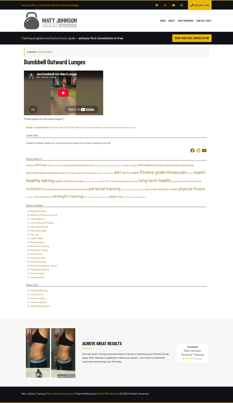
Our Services (36, 254)
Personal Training (38, 261)
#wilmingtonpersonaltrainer (42, 172)
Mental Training (37, 242)
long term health (155, 180)
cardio (92, 172)
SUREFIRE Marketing (108, 393)
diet (117, 172)
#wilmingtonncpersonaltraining (175, 165)
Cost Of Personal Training (42, 222)
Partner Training (37, 298)
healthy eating (40, 180)
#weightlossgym (129, 165)
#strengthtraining (102, 165)
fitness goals (153, 172)
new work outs (193, 181)
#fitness (41, 165)
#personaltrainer (56, 165)
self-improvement (43, 196)
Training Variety (37, 273)
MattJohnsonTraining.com (60, 393)
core (99, 172)
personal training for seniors (133, 189)
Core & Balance (37, 219)
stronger (87, 197)
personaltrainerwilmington (75, 189)
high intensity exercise (92, 181)
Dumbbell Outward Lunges (54, 62)
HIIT (103, 181)
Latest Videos (45, 51)
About (171, 20)
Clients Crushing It (38, 302)
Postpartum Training (39, 269)
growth (191, 173)
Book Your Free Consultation (192, 38)
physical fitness (191, 188)
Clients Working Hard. (40, 306)
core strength (107, 173)
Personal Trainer (37, 257)
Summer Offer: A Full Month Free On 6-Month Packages (50, 5)
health (199, 172)
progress (30, 197)
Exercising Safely (38, 230)
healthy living (62, 181)
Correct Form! (36, 294)
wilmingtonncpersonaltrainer (134, 197)
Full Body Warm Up (39, 290)
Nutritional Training (39, 250)
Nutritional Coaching (39, 246)
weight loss (116, 196)
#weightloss (115, 165)
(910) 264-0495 (73, 127)
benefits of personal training (74, 172)
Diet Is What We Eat (39, 226)
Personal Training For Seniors (43, 265)
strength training (68, 196)
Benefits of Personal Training (43, 215)
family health (130, 172)
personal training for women (162, 189)
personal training (105, 188)
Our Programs (186, 20)
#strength (88, 165)
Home (163, 20)
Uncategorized (37, 277)
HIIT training (111, 181)
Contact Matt (204, 20)
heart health (77, 181)
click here (87, 127)
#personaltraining (73, 165)
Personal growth (51, 189)
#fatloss (30, 165)
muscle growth (178, 181)
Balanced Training (38, 211)
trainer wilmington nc (100, 197)
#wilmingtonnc (147, 165)
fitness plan (176, 172)
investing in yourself (128, 181)
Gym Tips (34, 234)
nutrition (34, 188)
